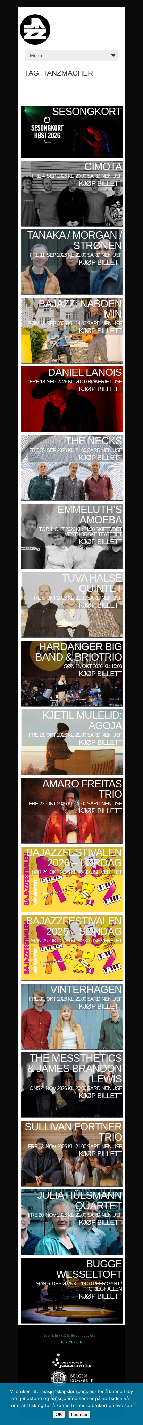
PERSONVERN (71, 1342)
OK (59, 1414)
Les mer (79, 1414)
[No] (134, 1403)
